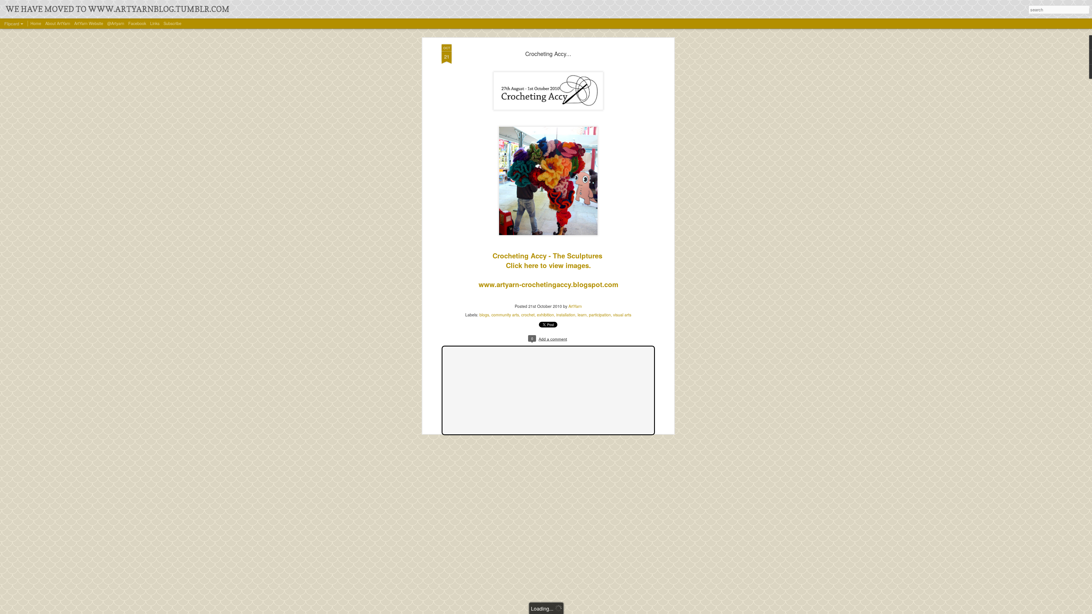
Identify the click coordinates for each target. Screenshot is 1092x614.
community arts (505, 315)
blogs (484, 315)
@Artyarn (115, 23)
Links (155, 23)
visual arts (622, 315)
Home (35, 23)
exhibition (545, 315)
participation (600, 315)
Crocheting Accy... (548, 53)
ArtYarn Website (88, 23)
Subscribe (172, 23)
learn (582, 315)
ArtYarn (575, 306)
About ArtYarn (57, 23)
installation (565, 315)
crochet (528, 315)
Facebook (137, 23)
